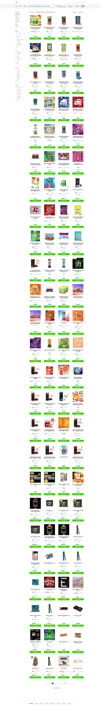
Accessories (17, 21)
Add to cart (35, 38)
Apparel (69, 703)
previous (48, 683)
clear (55, 12)
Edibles (16, 24)
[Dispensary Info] (56, 6)
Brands (25, 6)
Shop (20, 6)
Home (16, 6)
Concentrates (17, 17)
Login (79, 6)
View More (17, 46)
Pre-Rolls (16, 26)
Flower (16, 22)
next (65, 683)
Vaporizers (17, 19)
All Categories (17, 14)
